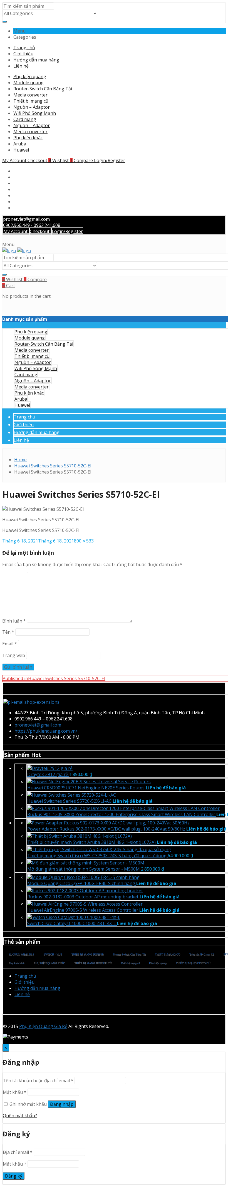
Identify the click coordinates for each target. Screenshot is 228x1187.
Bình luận (14, 621)
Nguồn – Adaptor (31, 107)
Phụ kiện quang (29, 76)
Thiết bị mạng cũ (30, 101)
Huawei (21, 150)
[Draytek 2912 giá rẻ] (50, 768)
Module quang (28, 83)
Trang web (13, 655)
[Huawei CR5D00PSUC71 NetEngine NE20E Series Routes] (89, 782)
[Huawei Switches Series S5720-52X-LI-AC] (71, 795)
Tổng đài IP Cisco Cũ (201, 954)
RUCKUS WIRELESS (21, 954)
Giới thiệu (23, 54)
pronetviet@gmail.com (37, 725)
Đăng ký (13, 1176)
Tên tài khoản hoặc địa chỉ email (38, 1080)
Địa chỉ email (18, 1152)
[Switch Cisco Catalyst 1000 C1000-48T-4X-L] (73, 917)
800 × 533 (84, 541)
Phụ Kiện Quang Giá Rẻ (43, 1026)
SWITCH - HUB (52, 954)
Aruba (19, 144)
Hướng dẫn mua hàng (36, 60)
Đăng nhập (61, 1104)
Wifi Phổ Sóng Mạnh (34, 113)
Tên (8, 632)
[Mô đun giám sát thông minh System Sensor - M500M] (85, 863)
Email (9, 644)
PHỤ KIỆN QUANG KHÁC (49, 963)
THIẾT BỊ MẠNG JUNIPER (87, 954)
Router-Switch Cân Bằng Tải (42, 89)
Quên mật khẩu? (20, 1115)
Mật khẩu (14, 1092)
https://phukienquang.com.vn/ (45, 731)
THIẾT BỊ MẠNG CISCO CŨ (193, 963)
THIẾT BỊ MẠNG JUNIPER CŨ (92, 963)
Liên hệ (21, 66)
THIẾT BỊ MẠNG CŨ (167, 954)
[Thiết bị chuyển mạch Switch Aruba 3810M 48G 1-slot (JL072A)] (79, 836)
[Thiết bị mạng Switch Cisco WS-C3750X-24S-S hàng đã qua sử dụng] (99, 849)
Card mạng (24, 119)
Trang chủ (24, 47)
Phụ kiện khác (28, 138)
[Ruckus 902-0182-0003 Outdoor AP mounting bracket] (85, 891)
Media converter (30, 95)
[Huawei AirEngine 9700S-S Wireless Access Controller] (85, 904)
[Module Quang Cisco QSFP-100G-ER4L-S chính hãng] (83, 877)
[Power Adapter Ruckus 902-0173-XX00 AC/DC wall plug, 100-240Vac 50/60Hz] (108, 823)
